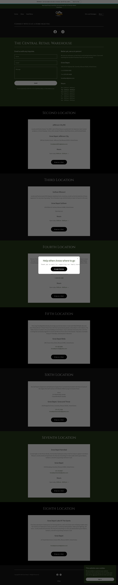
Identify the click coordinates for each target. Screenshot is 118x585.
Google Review (59, 269)
